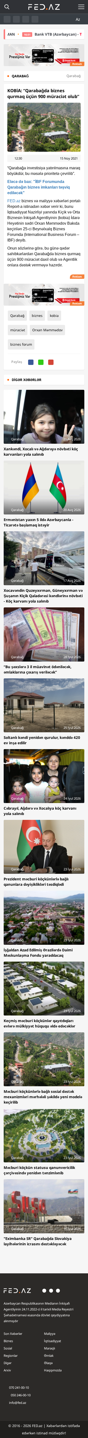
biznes (37, 315)
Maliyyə (49, 1333)
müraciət (17, 330)
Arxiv (7, 1370)
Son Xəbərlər (13, 1333)
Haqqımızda (53, 1370)
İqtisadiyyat (52, 1341)
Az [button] (78, 19)
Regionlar (11, 1355)
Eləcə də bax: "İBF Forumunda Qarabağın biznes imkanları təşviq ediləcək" (38, 187)
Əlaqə (48, 1363)
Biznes (8, 1341)
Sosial (8, 1348)
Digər (7, 1363)
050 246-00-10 (20, 1395)
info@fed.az (17, 1402)
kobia (54, 315)
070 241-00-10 (19, 1387)
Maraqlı (49, 1348)
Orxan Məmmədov (47, 330)
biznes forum (21, 344)
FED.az (14, 201)
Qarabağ (17, 315)
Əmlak (49, 1355)
